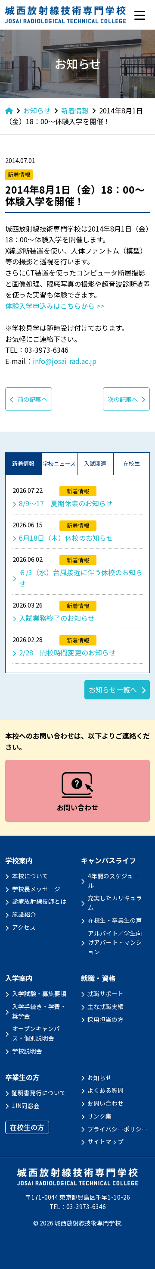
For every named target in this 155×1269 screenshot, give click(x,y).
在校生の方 (27, 1127)
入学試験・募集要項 (39, 993)
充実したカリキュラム (115, 902)
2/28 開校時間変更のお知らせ (67, 652)
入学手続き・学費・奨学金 (39, 1011)
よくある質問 (105, 1090)
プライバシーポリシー (117, 1129)
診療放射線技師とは (39, 901)
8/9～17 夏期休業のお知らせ (66, 503)
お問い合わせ (105, 1103)
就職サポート (105, 993)
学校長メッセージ (36, 888)
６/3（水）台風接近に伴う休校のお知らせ (81, 578)
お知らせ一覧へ (113, 689)
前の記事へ (32, 399)
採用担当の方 (105, 1019)
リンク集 (99, 1116)
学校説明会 (27, 1051)
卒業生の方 (22, 1077)
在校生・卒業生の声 (115, 920)
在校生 (131, 463)
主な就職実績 (105, 1006)
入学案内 (19, 978)
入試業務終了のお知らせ (57, 618)
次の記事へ (123, 399)
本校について (30, 875)
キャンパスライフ (108, 860)
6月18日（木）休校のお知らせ (66, 538)
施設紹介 (24, 914)
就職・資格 (98, 978)
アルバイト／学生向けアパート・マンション (115, 942)
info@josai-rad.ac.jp (64, 361)
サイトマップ (105, 1141)
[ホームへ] (9, 110)
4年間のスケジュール (113, 880)
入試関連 (95, 463)
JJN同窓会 (26, 1105)
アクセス (24, 927)
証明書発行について (39, 1092)
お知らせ (99, 1077)
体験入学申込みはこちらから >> (54, 306)
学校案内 (19, 860)
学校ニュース (59, 463)
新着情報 (23, 463)
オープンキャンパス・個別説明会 (36, 1033)
